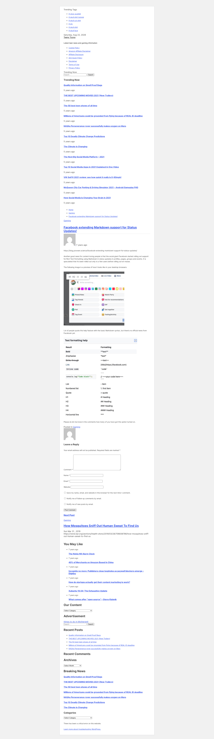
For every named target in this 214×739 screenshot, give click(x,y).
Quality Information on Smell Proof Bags (83, 85)
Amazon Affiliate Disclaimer (80, 51)
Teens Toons (69, 37)
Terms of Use (74, 64)
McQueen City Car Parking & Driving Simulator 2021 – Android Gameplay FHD (101, 187)
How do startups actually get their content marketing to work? (99, 582)
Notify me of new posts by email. (80, 504)
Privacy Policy (74, 68)
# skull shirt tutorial (76, 17)
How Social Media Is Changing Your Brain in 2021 (87, 197)
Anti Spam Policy (75, 58)
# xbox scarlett (75, 14)
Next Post (69, 515)
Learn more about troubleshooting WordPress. (82, 729)
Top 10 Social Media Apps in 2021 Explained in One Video (91, 167)
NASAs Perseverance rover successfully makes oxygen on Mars (95, 126)
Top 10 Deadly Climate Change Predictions (84, 136)
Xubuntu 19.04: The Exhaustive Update (88, 591)
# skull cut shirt (75, 20)
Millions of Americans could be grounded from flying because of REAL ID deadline (103, 116)
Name (67, 475)
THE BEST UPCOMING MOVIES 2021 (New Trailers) (88, 95)
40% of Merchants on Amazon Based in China (91, 562)
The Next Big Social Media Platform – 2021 (84, 157)
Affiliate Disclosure (76, 54)
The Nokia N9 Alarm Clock (82, 554)
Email (66, 481)
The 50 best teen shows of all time (80, 105)
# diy (71, 24)
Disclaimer (73, 61)
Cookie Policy (74, 48)
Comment (68, 470)
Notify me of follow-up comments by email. (84, 498)
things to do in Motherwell (76, 621)
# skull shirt (73, 27)
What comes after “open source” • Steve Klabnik (93, 599)
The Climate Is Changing (75, 146)
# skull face (73, 31)
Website (67, 487)
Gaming (67, 220)
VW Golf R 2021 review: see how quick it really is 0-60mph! (92, 177)
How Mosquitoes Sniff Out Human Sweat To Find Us (101, 526)
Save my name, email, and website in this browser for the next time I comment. (98, 493)
